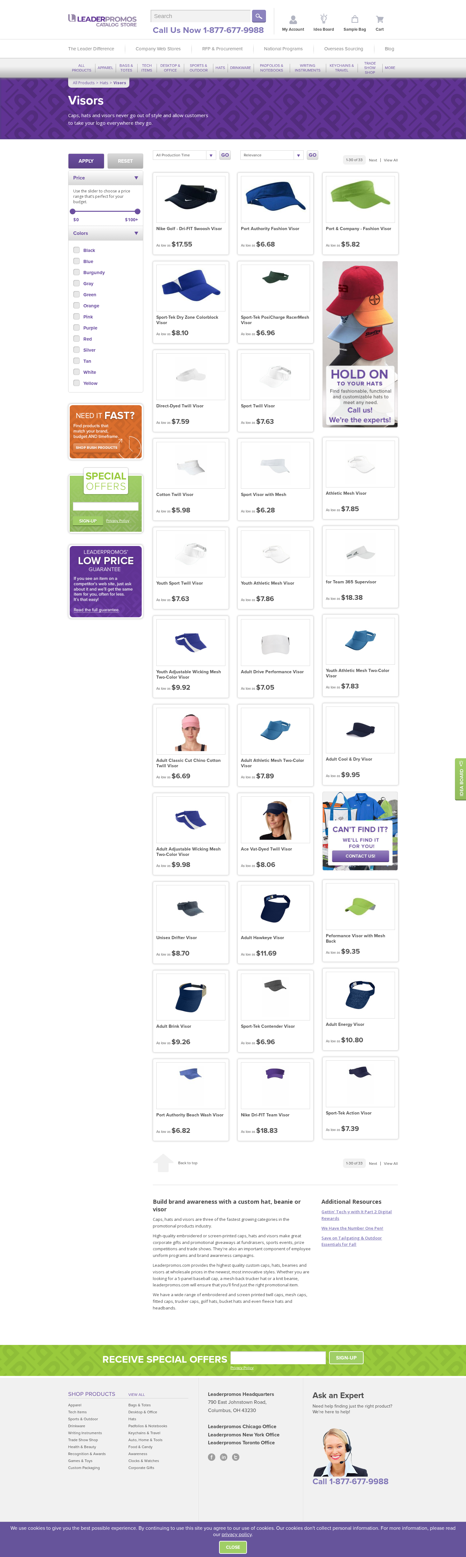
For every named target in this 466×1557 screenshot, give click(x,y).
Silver (88, 350)
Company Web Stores (158, 49)
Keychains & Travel (342, 67)
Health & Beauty (82, 1447)
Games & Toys (80, 1461)
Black (88, 250)
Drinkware (240, 68)
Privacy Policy (117, 520)
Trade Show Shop (370, 68)
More (390, 68)
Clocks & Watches (143, 1461)
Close (233, 1547)
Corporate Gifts (141, 1468)
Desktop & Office (170, 67)
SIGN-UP (88, 521)
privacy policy (237, 1534)
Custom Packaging (84, 1468)
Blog (389, 49)
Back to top (187, 1163)
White (89, 372)
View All (391, 160)
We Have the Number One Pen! (352, 1228)
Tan (86, 361)
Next (373, 160)
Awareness (137, 1454)
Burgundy (93, 272)
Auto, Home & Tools (145, 1440)
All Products (81, 67)
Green (89, 295)
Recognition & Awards (87, 1454)
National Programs (283, 49)
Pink (87, 317)
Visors (119, 82)
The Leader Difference (91, 49)
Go (225, 155)
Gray (88, 283)
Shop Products (91, 1394)
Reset (125, 161)
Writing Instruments (307, 67)
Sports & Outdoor (199, 67)
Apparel (105, 68)
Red (87, 339)
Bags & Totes (126, 67)
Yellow (90, 383)
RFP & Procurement (222, 49)
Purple (89, 328)
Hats (220, 68)
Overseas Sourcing (343, 49)
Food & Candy (140, 1447)
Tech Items (146, 67)
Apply (86, 161)
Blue (87, 261)
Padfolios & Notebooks (271, 67)
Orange (90, 306)
